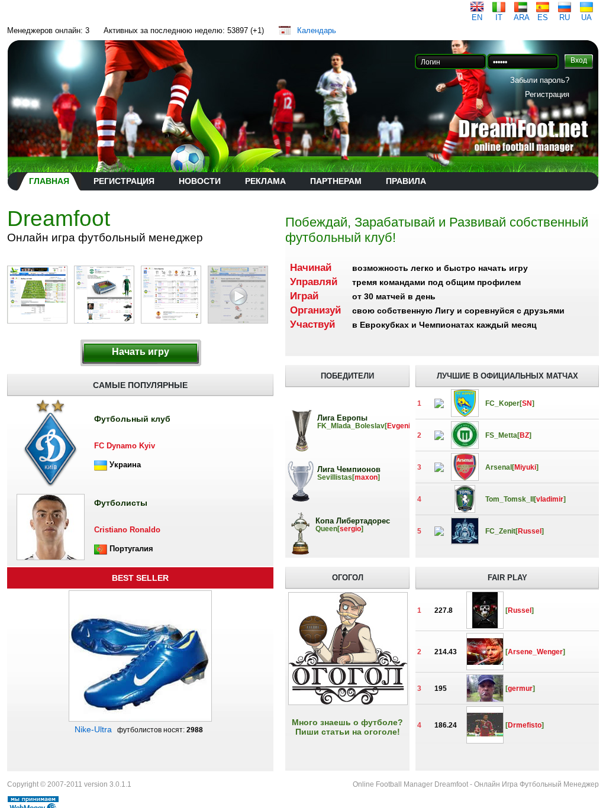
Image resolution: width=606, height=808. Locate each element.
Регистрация (547, 94)
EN (477, 17)
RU (564, 17)
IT (498, 17)
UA (586, 17)
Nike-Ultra (93, 729)
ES (542, 17)
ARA (522, 17)
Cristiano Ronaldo (127, 529)
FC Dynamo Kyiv (124, 445)
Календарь (316, 30)
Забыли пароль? (539, 80)
